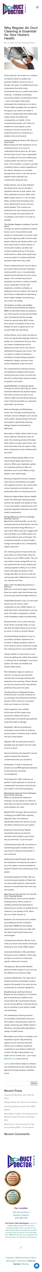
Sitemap (25, 1264)
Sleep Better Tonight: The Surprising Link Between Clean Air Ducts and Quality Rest (20, 1117)
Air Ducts (31, 43)
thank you (11, 1059)
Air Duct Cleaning (21, 43)
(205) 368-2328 (21, 1218)
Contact (7, 1064)
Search (34, 1083)
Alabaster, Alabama (21, 1215)
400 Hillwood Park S (21, 1212)
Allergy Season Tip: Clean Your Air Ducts (20, 1102)
